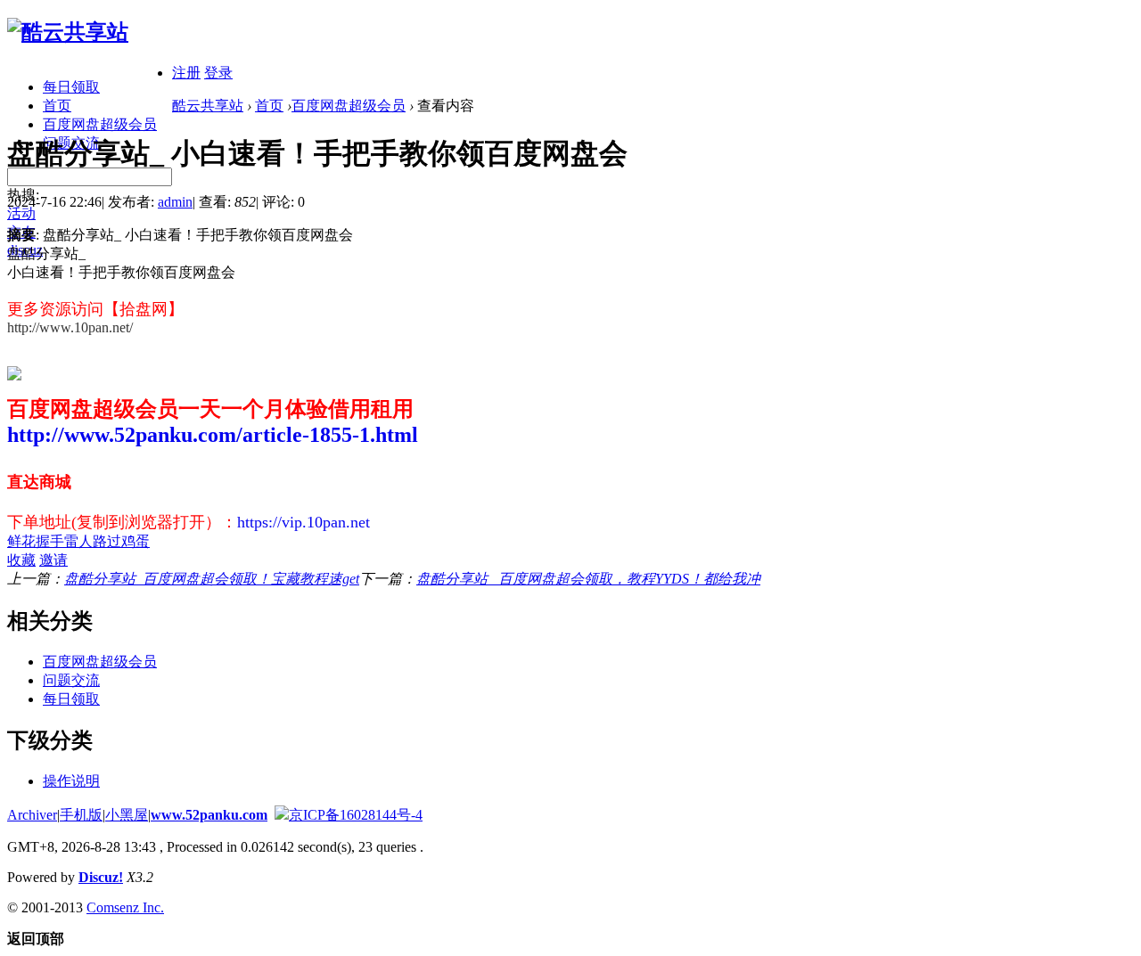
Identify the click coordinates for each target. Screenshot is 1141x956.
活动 (21, 213)
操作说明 (71, 780)
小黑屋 (126, 814)
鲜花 (21, 541)
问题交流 (71, 680)
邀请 (53, 560)
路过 (107, 541)
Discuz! (100, 877)
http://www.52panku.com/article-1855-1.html (212, 434)
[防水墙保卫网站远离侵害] (282, 814)
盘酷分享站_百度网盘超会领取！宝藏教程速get (211, 578)
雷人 (78, 541)
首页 (57, 105)
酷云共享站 (207, 105)
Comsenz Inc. (125, 907)
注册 (186, 72)
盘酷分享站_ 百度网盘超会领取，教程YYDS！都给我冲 (588, 578)
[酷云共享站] (67, 32)
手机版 (81, 814)
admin (175, 201)
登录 (218, 72)
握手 (50, 541)
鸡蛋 (135, 541)
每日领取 (71, 86)
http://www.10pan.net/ (70, 327)
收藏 (21, 560)
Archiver (32, 814)
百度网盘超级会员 (100, 124)
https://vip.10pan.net (303, 522)
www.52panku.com (209, 814)
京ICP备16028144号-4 (356, 814)
